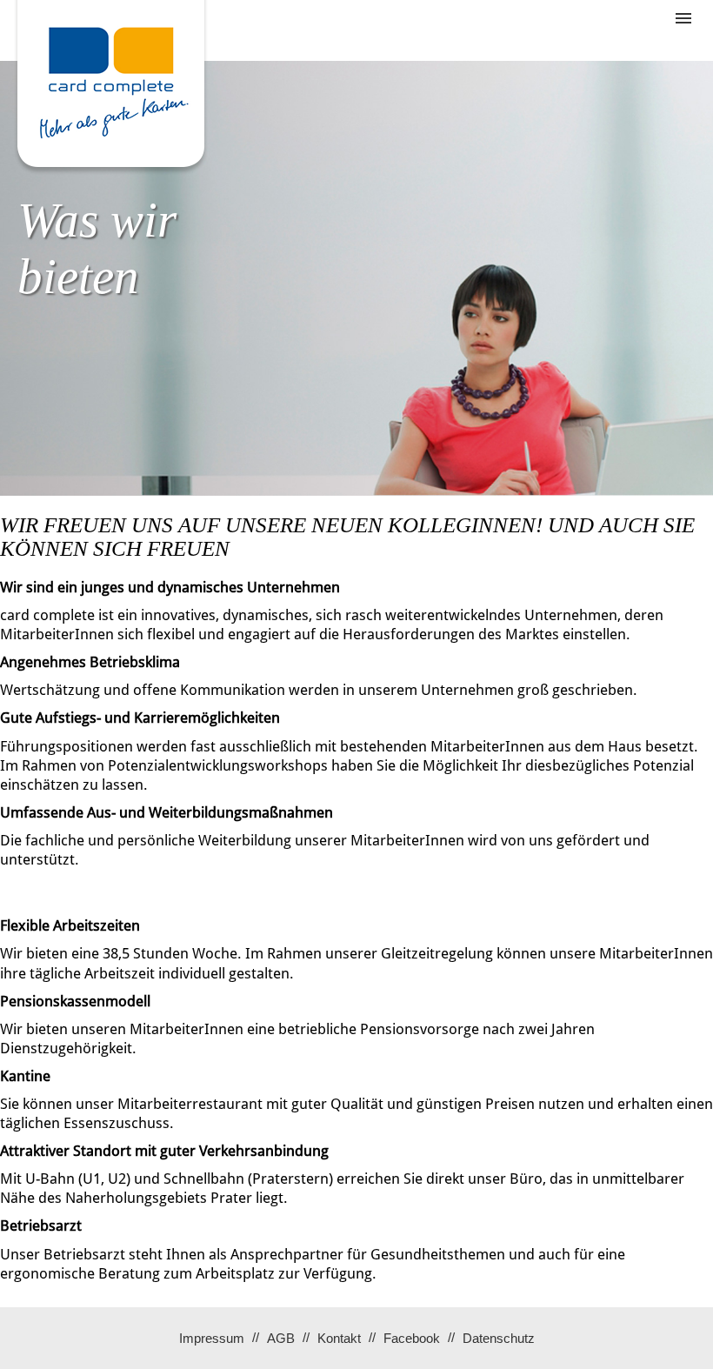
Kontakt (339, 1338)
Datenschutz (499, 1338)
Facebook (411, 1338)
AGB (281, 1338)
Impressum (211, 1338)
